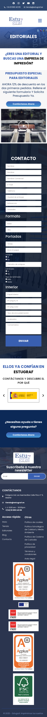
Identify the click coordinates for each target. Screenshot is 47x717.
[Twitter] (23, 3)
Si (8, 257)
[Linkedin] (33, 3)
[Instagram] (18, 3)
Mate (10, 282)
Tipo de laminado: (13, 277)
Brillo (9, 279)
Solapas (9, 255)
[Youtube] (28, 3)
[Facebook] (13, 3)
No (9, 259)
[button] (23, 104)
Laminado (10, 269)
